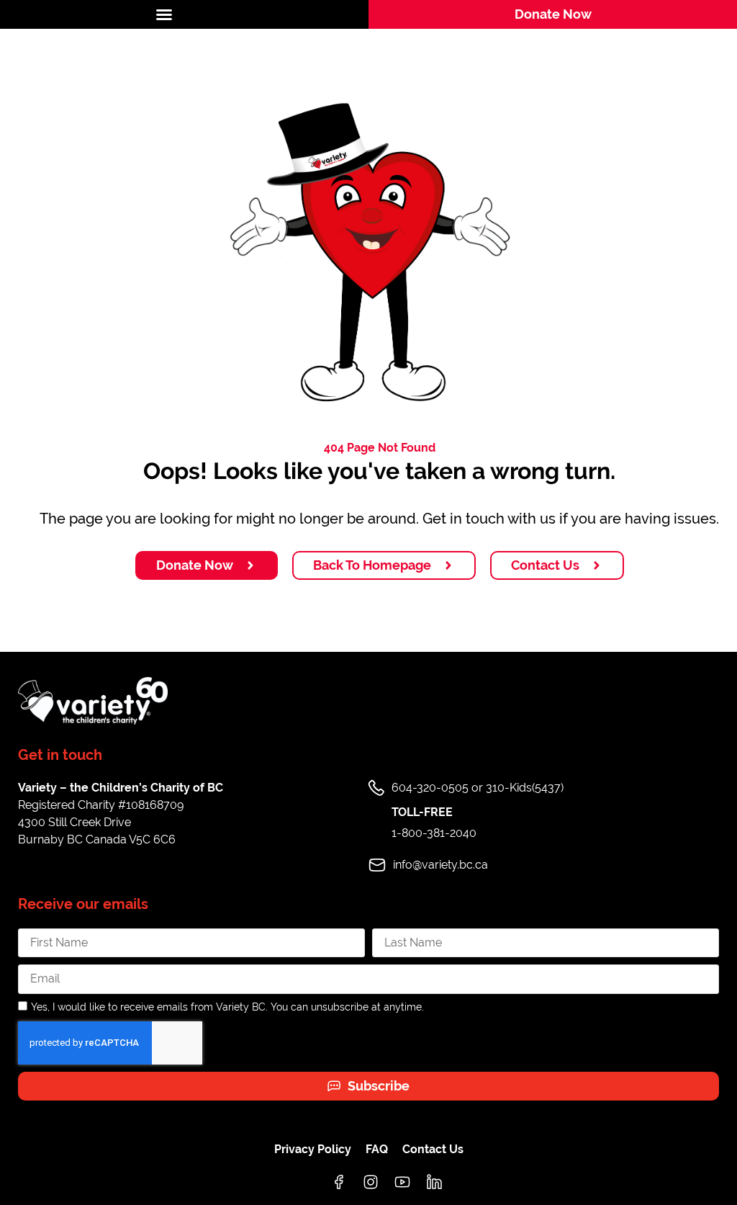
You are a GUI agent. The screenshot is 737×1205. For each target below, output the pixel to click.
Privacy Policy (312, 1149)
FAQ (377, 1149)
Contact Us (433, 1149)
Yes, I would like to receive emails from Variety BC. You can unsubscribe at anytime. (227, 1007)
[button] (184, 14)
